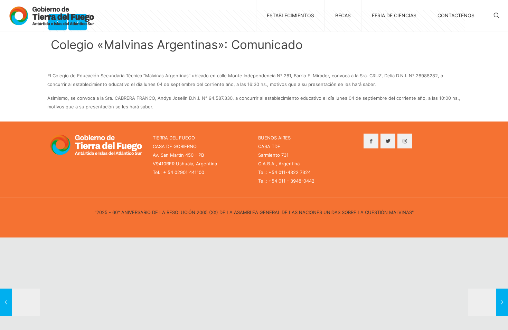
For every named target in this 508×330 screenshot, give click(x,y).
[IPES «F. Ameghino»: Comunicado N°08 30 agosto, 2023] (20, 302)
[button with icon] (371, 141)
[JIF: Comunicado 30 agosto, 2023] (488, 302)
